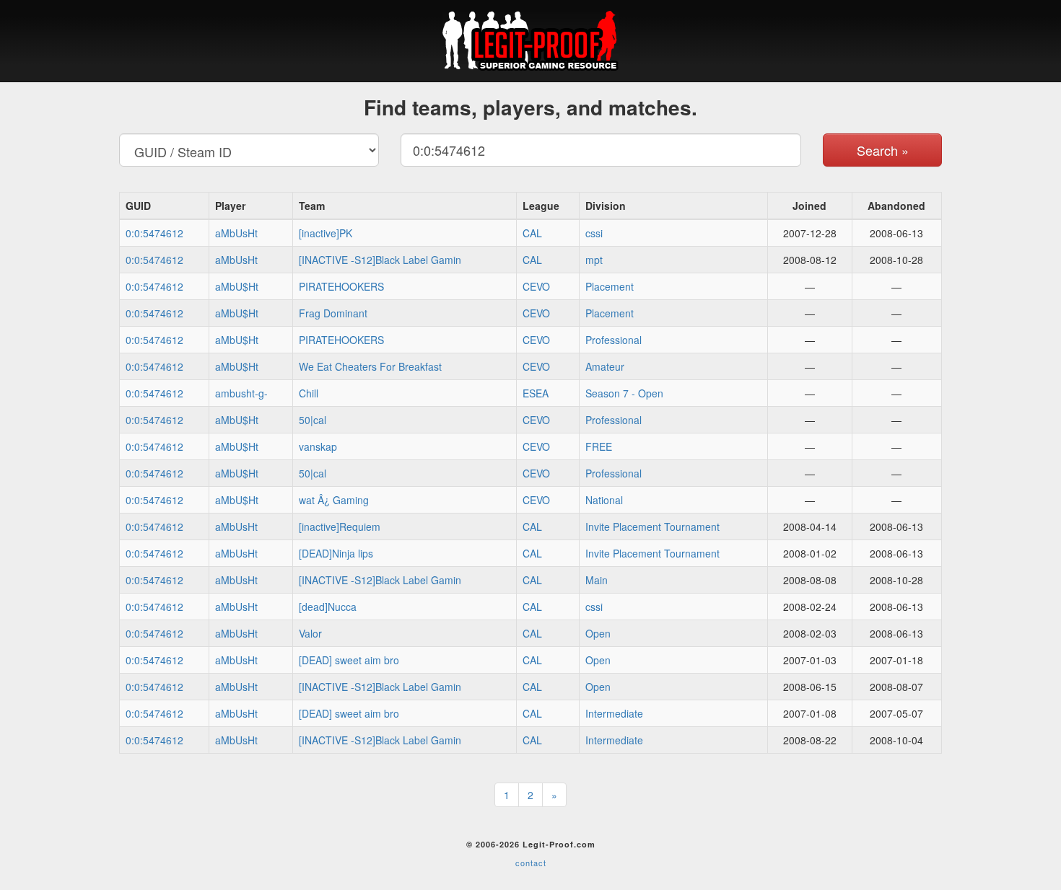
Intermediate (614, 713)
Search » (883, 150)
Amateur (604, 366)
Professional (613, 339)
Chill (308, 393)
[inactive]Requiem (339, 526)
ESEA (536, 393)
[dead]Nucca (328, 606)
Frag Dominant (333, 313)
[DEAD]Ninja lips (336, 553)
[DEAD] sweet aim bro (349, 660)
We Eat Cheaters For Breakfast (370, 366)
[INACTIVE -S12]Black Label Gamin (380, 259)
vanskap (318, 446)
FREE (598, 446)
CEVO (536, 286)
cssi (594, 233)
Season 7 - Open (624, 393)
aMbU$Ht (236, 286)
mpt (594, 259)
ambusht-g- (241, 393)
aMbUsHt (236, 233)
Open (598, 633)
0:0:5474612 (154, 233)
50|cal (312, 420)
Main (596, 580)
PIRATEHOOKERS (341, 286)
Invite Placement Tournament (652, 526)
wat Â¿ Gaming (334, 500)
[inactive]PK (325, 233)
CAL (532, 233)
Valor (310, 633)
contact (530, 862)
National (604, 500)
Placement (609, 286)
